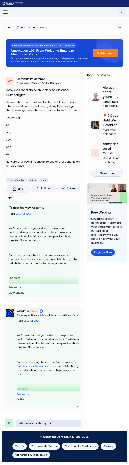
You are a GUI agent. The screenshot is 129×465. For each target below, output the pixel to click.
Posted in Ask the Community (46, 83)
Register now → (106, 53)
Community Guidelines (80, 446)
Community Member (31, 79)
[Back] (9, 27)
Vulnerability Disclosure (31, 455)
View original (17, 293)
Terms (19, 446)
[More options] (78, 311)
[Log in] (121, 12)
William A (23, 311)
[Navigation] (5, 12)
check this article (29, 259)
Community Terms (44, 446)
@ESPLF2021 (23, 214)
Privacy (108, 446)
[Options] (119, 27)
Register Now (103, 252)
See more (15, 287)
